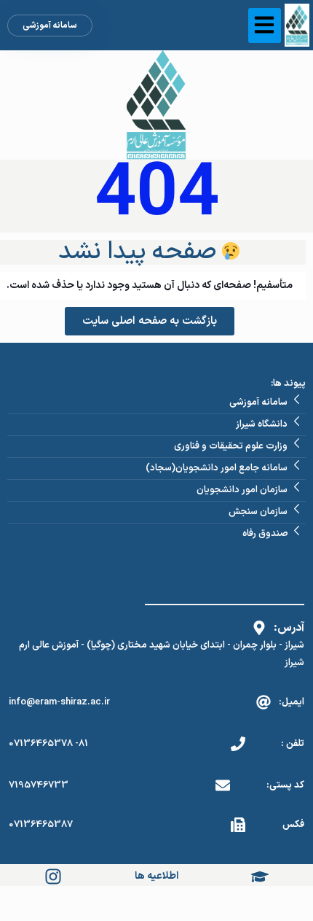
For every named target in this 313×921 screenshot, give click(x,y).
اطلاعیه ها (156, 876)
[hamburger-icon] (264, 25)
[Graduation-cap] (260, 876)
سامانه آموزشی (50, 25)
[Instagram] (53, 876)
